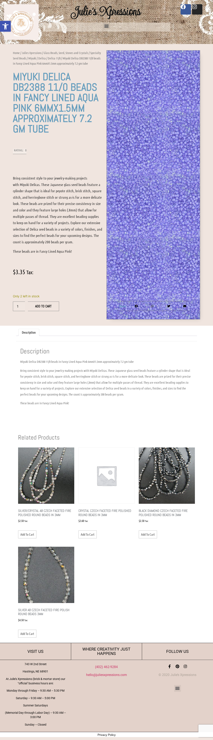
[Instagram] (185, 666)
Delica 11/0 (54, 58)
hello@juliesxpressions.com (106, 675)
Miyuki (32, 58)
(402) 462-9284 (106, 667)
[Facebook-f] (169, 666)
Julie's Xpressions (106, 11)
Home (16, 53)
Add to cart (43, 306)
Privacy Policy (107, 734)
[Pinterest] (177, 666)
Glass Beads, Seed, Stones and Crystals (66, 53)
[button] (5, 26)
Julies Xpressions (32, 53)
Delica (42, 58)
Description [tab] (29, 332)
